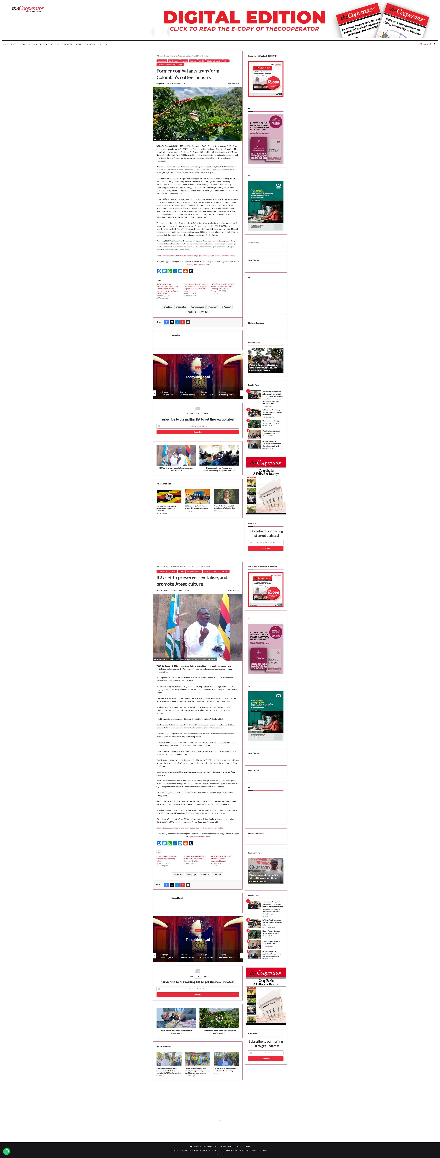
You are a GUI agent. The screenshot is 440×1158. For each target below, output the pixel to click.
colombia (182, 307)
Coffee (169, 307)
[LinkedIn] (177, 322)
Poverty (227, 307)
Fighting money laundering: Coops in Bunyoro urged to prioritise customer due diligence (265, 368)
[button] (6, 1151)
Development (174, 61)
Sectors (21, 44)
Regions (32, 44)
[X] (172, 322)
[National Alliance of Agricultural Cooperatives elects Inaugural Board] (254, 444)
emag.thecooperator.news (199, 264)
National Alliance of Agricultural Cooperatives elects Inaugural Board (272, 443)
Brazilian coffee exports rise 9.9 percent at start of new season (198, 377)
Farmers (213, 307)
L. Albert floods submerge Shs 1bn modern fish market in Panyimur (272, 412)
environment (198, 307)
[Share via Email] (188, 322)
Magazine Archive (206, 1150)
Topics (42, 44)
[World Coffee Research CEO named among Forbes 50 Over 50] (226, 496)
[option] (198, 376)
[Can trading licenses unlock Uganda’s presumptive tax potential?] (169, 496)
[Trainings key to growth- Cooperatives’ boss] (254, 434)
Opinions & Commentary (86, 44)
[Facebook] (166, 322)
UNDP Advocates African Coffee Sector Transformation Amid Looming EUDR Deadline (223, 286)
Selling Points (219, 1150)
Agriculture (162, 61)
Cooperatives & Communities (61, 44)
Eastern (184, 61)
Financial (193, 61)
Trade (180, 65)
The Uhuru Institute (243, 1146)
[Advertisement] (198, 537)
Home (5, 44)
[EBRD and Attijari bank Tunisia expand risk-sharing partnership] (197, 496)
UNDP (205, 312)
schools (192, 312)
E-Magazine (103, 44)
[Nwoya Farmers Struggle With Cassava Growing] (254, 424)
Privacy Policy (244, 1150)
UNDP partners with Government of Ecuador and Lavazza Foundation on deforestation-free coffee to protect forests (167, 288)
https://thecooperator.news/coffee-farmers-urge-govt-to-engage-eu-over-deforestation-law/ (196, 256)
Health (201, 61)
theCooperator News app (260, 1150)
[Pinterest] (182, 322)
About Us (174, 1150)
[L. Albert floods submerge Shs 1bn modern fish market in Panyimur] (254, 413)
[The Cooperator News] (28, 9)
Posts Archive (194, 1150)
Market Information (214, 61)
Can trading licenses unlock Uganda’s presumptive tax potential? (166, 508)
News (13, 44)
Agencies (161, 83)
